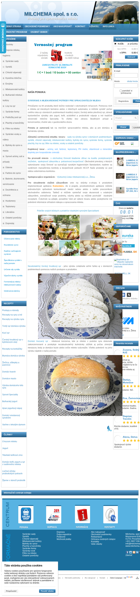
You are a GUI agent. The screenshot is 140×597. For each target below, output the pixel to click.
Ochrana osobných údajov (103, 539)
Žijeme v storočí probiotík (13, 480)
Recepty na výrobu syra (13, 319)
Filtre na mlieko (29, 553)
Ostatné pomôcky (30, 555)
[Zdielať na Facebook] (123, 295)
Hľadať (123, 127)
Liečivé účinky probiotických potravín (12, 472)
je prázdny (133, 44)
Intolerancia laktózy (12, 291)
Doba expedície (64, 534)
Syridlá (25, 536)
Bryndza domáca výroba (13, 356)
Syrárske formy (29, 548)
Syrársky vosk (28, 551)
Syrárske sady (29, 534)
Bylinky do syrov (29, 543)
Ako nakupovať (98, 532)
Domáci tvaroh (9, 372)
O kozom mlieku (9, 441)
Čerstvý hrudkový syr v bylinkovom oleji (12, 340)
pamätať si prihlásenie (126, 92)
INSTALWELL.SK (122, 273)
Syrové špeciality (10, 394)
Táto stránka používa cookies (23, 565)
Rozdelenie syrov (11, 245)
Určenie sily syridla (12, 269)
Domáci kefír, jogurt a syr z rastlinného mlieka (13, 463)
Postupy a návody (10, 310)
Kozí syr (6, 333)
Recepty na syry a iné (12, 315)
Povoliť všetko (47, 591)
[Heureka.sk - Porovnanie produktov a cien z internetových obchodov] (124, 247)
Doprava (61, 532)
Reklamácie (96, 537)
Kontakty (95, 541)
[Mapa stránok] (137, 578)
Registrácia (123, 101)
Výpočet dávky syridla (13, 276)
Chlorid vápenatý (30, 539)
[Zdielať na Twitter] (129, 295)
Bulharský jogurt (9, 401)
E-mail (117, 71)
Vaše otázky (96, 544)
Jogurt (5, 448)
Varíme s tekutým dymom (13, 424)
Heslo (117, 81)
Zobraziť (131, 57)
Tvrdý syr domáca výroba (13, 326)
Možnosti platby (64, 539)
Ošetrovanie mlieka (12, 239)
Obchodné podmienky (101, 534)
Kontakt (102, 578)
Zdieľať (128, 555)
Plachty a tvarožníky (31, 546)
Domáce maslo (9, 378)
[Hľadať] (136, 118)
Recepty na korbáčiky (12, 349)
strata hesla (132, 81)
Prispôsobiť (11, 591)
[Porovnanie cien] (126, 253)
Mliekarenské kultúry (31, 541)
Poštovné (61, 537)
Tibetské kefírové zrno (12, 455)
